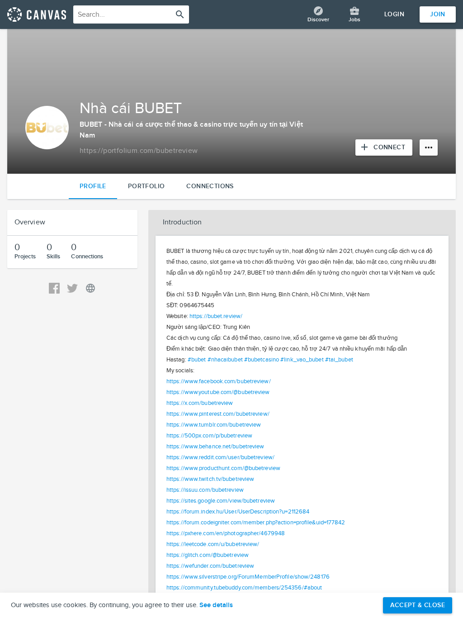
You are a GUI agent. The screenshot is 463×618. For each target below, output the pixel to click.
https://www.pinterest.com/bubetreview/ (217, 414)
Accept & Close (417, 605)
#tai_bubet (339, 359)
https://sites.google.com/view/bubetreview (220, 500)
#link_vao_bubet (302, 359)
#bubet (197, 359)
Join (437, 14)
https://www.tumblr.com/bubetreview (213, 424)
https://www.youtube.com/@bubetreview (218, 392)
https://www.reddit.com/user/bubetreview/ (220, 457)
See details (216, 605)
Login (394, 14)
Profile (93, 186)
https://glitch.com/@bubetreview (207, 555)
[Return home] (37, 14)
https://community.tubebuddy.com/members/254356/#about (244, 587)
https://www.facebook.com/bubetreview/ (218, 381)
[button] (302, 222)
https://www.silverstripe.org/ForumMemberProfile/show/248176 (248, 576)
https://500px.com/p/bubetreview (209, 435)
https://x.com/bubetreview (199, 403)
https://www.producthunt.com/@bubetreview (223, 468)
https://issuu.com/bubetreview (205, 490)
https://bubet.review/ (215, 316)
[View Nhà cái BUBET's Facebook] (54, 288)
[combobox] (131, 14)
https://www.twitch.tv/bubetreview (210, 479)
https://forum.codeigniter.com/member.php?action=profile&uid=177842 (255, 522)
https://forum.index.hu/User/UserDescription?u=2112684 (237, 511)
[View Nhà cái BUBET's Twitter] (72, 288)
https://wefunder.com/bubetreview (210, 566)
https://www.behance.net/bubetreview (215, 446)
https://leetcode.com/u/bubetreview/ (213, 544)
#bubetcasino (261, 359)
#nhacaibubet (225, 359)
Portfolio (146, 186)
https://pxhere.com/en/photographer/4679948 (225, 533)
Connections (209, 186)
